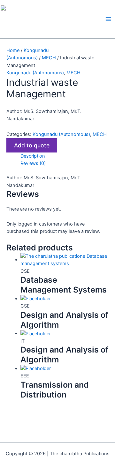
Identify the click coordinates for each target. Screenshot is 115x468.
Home (12, 50)
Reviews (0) (33, 163)
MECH (49, 58)
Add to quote (32, 145)
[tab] (64, 156)
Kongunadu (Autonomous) (35, 73)
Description (32, 156)
